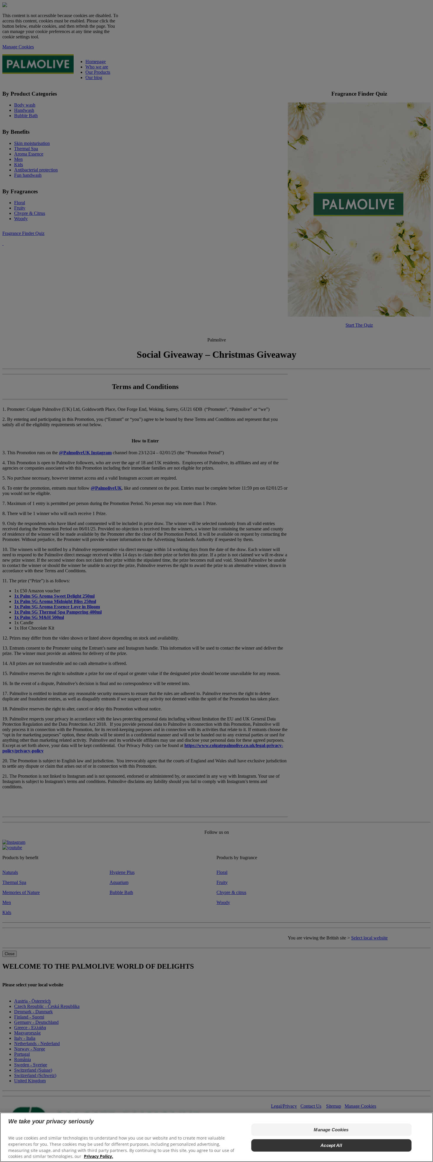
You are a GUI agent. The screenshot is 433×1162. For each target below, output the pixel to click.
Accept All (331, 1145)
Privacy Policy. (98, 1156)
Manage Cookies (331, 1129)
